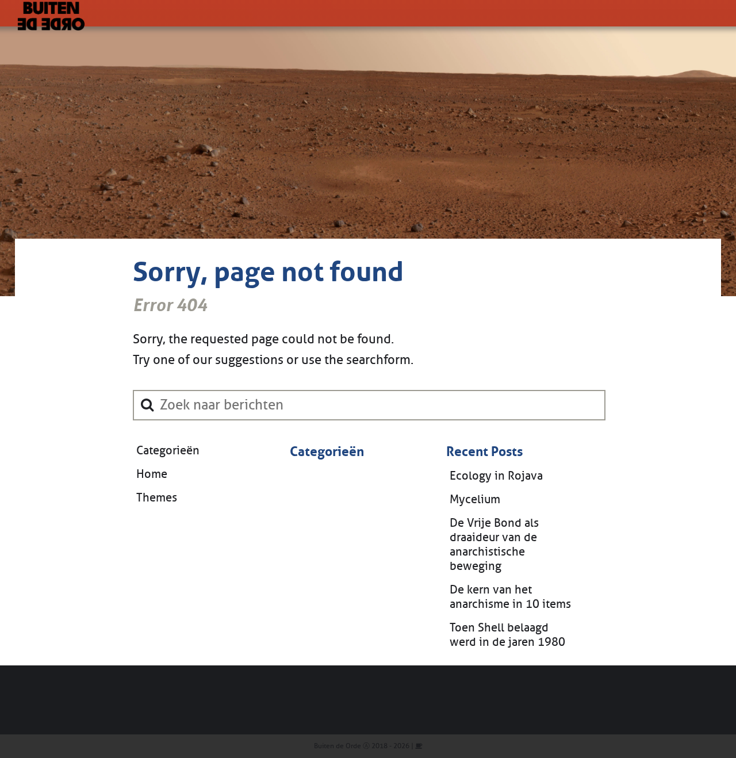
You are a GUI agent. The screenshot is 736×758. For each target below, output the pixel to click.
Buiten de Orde (337, 746)
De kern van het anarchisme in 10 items (510, 597)
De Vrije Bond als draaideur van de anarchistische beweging (494, 544)
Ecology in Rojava (496, 476)
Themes (156, 498)
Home (151, 474)
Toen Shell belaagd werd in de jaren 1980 (507, 635)
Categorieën (168, 450)
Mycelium (475, 499)
